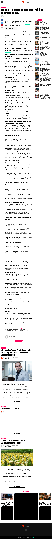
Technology (41, 4)
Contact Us (33, 532)
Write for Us (38, 532)
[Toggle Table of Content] (15, 28)
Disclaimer (28, 532)
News (9, 4)
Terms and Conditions (21, 532)
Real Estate (20, 4)
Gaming (45, 4)
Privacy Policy (14, 532)
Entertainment (25, 4)
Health (16, 4)
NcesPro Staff (7, 358)
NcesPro (32, 537)
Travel (12, 4)
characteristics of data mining (19, 313)
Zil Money (28, 386)
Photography (32, 4)
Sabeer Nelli (19, 386)
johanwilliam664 (8, 16)
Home (6, 4)
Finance (36, 4)
